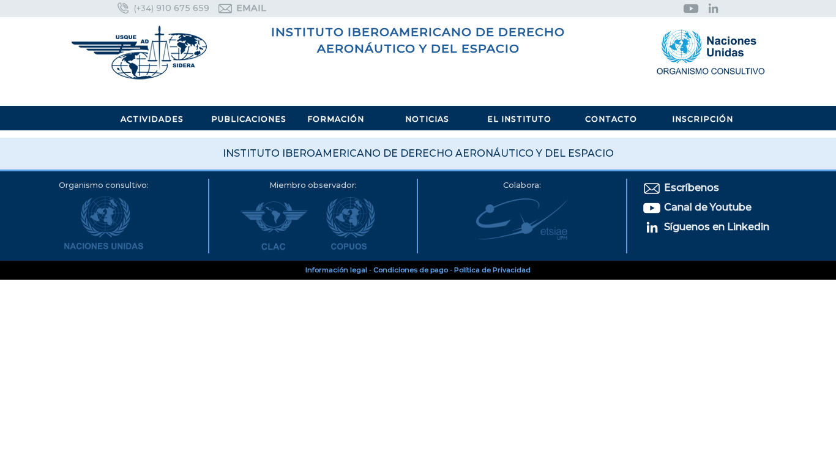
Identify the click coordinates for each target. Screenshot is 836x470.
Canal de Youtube (707, 207)
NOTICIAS (427, 119)
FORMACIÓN (335, 119)
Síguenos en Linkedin (715, 227)
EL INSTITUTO (519, 119)
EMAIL (250, 7)
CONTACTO (611, 119)
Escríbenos (690, 187)
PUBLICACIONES (248, 119)
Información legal (336, 270)
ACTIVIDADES (152, 119)
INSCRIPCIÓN (702, 119)
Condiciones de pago (410, 270)
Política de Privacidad (492, 270)
